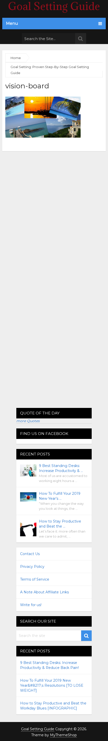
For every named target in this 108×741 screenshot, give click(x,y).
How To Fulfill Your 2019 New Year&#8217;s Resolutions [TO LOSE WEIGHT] (51, 685)
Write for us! (30, 605)
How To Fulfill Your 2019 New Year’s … (59, 496)
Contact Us (30, 554)
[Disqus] (54, 213)
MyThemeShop (63, 735)
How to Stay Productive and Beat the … (60, 524)
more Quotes (28, 421)
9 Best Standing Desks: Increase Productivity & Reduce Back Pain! (49, 665)
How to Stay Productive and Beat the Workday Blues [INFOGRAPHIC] (53, 705)
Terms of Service (34, 579)
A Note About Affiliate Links (44, 592)
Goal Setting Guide (37, 729)
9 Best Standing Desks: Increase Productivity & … (61, 468)
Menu (12, 23)
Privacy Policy (32, 566)
